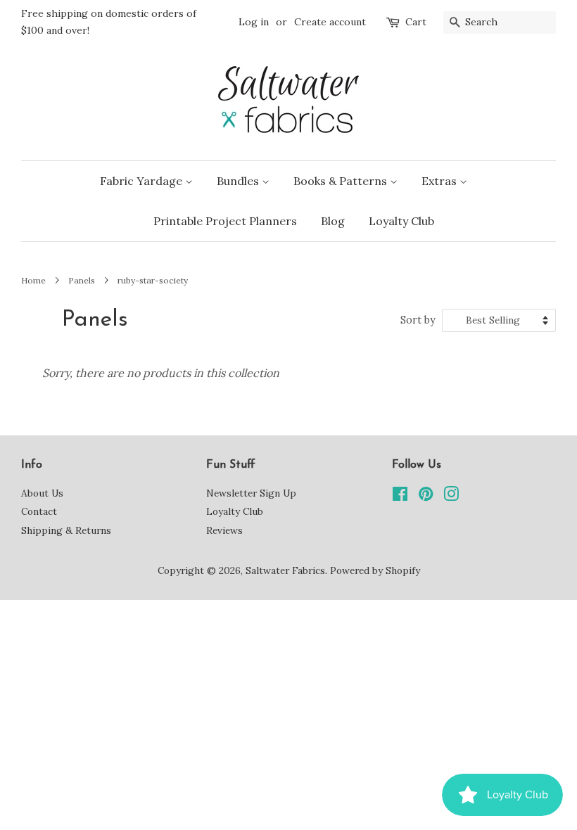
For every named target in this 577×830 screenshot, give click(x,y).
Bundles (239, 181)
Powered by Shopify (375, 570)
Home (33, 280)
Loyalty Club (401, 221)
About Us (42, 493)
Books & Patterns (341, 181)
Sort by (418, 320)
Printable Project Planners (225, 221)
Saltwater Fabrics (285, 570)
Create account (330, 21)
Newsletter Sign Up (251, 493)
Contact (39, 511)
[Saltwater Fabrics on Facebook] (400, 496)
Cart (415, 21)
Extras (440, 181)
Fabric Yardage (142, 181)
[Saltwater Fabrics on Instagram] (451, 496)
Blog (333, 221)
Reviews (224, 530)
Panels (81, 280)
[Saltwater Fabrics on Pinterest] (425, 496)
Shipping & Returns (66, 530)
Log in (254, 21)
